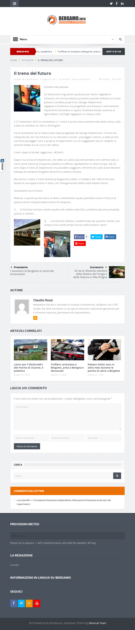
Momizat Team (97, 623)
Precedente (21, 267)
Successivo (97, 267)
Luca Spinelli (23, 500)
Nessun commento (81, 79)
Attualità (66, 79)
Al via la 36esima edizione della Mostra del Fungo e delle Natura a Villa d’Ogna (90, 274)
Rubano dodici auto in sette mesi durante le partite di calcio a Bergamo (104, 367)
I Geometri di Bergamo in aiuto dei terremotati (32, 272)
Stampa (106, 79)
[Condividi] (2, 164)
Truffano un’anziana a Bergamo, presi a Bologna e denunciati (79, 51)
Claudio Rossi (31, 79)
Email (118, 79)
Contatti (14, 564)
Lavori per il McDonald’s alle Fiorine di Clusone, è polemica (28, 367)
